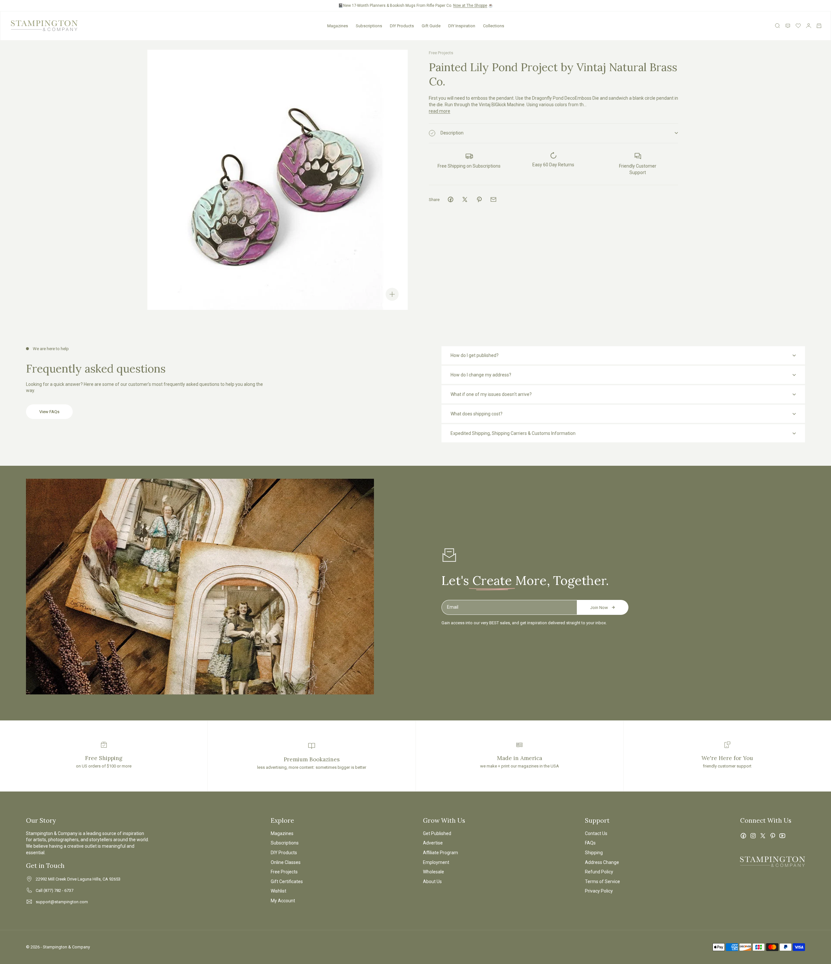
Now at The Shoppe (470, 5)
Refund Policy (599, 871)
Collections (493, 25)
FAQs (590, 842)
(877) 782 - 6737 (58, 890)
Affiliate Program (440, 852)
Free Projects (441, 52)
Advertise (433, 842)
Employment (436, 862)
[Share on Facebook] (450, 199)
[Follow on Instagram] (753, 835)
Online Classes (286, 862)
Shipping (594, 852)
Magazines (337, 25)
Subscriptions (369, 25)
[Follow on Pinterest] (772, 835)
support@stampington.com (62, 901)
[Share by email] (493, 199)
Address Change (602, 862)
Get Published (437, 833)
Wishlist (278, 891)
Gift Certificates (287, 881)
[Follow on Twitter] (763, 836)
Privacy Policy (599, 891)
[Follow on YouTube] (782, 835)
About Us (432, 881)
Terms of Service (602, 881)
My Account (283, 900)
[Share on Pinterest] (479, 199)
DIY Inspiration (461, 25)
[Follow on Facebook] (743, 835)
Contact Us (596, 833)
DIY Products (402, 25)
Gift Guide (431, 25)
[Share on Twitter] (465, 199)
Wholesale (433, 871)
